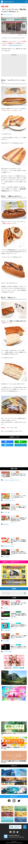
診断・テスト (18, 623)
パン (4, 14)
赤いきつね (12, 546)
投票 (4, 546)
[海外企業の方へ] (14, 792)
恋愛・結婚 (18, 601)
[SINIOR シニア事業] (21, 815)
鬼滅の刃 (9, 630)
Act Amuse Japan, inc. (9, 1)
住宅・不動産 (18, 611)
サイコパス (5, 651)
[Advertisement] (14, 66)
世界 (4, 524)
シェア (8, 441)
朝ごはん (7, 524)
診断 (6, 630)
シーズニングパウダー (7, 500)
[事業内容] (14, 784)
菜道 (8, 512)
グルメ (7, 6)
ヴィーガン (5, 512)
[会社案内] (14, 775)
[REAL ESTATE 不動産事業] (21, 810)
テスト (4, 630)
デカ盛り (7, 640)
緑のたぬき (7, 546)
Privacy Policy (14, 841)
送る (22, 441)
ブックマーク (22, 445)
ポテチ (13, 500)
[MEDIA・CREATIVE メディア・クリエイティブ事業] (7, 810)
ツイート (8, 445)
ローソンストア (8, 14)
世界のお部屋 (5, 619)
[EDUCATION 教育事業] (7, 815)
